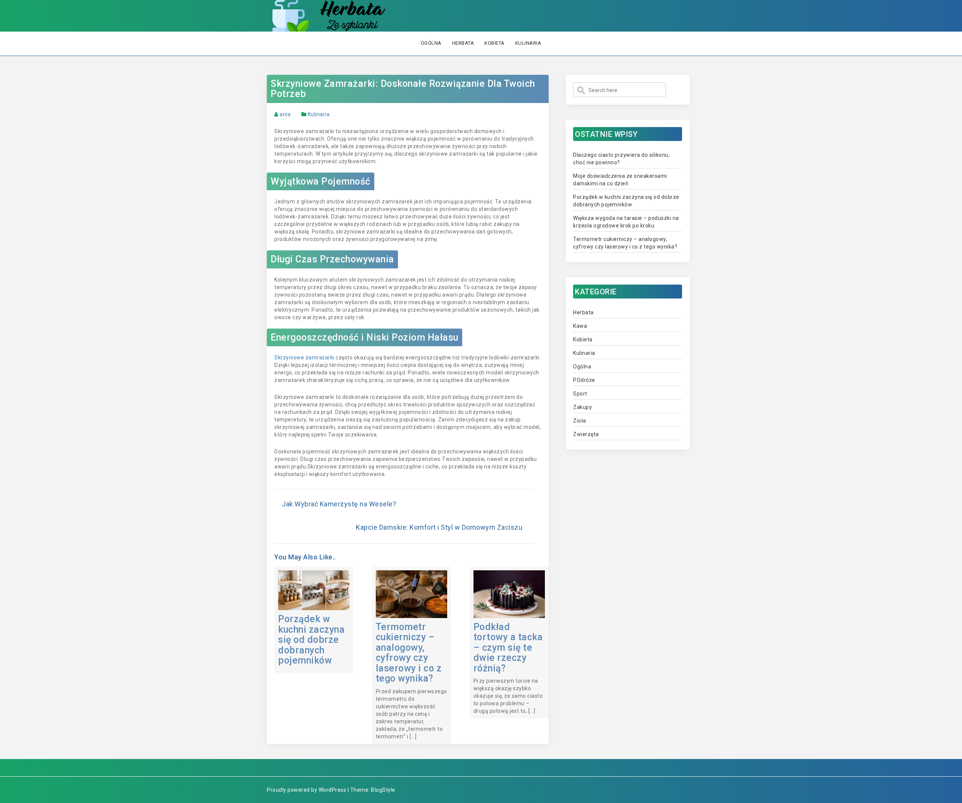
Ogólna (431, 43)
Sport (580, 394)
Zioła (579, 421)
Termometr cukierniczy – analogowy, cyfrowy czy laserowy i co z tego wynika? (409, 652)
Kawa (580, 326)
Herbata (463, 43)
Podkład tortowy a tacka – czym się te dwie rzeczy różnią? (508, 647)
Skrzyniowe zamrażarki (304, 358)
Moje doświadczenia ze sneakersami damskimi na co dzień (620, 179)
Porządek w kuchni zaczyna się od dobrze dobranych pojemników (311, 640)
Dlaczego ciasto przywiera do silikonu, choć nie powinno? (621, 158)
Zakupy (582, 407)
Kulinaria (528, 43)
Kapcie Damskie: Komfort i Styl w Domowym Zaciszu (439, 527)
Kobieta (494, 43)
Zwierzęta (586, 434)
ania (285, 114)
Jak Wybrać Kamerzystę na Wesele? (339, 504)
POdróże (584, 380)
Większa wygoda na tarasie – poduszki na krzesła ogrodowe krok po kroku (626, 222)
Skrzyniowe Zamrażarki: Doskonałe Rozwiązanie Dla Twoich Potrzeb (403, 89)
